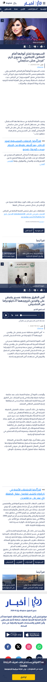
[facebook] (8, 647)
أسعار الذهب (32, 9)
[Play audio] (6, 315)
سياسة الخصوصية (11, 669)
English (9, 3)
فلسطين (7, 9)
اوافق (23, 677)
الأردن (23, 9)
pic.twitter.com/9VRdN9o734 (33, 217)
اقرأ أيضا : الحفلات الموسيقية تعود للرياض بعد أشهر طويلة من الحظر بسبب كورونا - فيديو (25, 145)
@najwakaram (19, 214)
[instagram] (28, 647)
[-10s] (38, 315)
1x (12, 315)
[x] (18, 647)
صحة (16, 9)
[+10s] (42, 315)
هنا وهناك (40, 67)
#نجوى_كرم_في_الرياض (35, 214)
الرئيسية (43, 9)
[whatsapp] (39, 647)
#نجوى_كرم (8, 214)
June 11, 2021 (41, 221)
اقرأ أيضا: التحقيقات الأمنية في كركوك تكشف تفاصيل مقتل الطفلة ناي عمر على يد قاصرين (25, 493)
